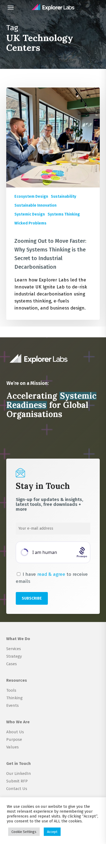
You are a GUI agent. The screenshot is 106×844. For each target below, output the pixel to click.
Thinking (14, 697)
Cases (11, 663)
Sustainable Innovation (35, 205)
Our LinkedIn (18, 773)
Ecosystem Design (31, 196)
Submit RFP (17, 781)
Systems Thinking (64, 214)
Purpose (14, 739)
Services (13, 648)
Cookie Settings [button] (23, 832)
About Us (15, 731)
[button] (11, 7)
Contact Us (16, 788)
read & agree (51, 574)
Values (12, 747)
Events (12, 705)
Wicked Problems (30, 223)
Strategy (14, 656)
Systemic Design (29, 214)
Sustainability (63, 196)
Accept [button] (52, 832)
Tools (11, 690)
